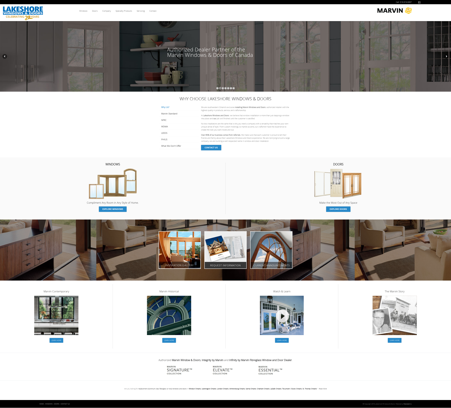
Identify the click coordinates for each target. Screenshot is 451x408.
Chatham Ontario (263, 389)
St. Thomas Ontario (310, 389)
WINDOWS (48, 404)
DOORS (56, 404)
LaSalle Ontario (275, 389)
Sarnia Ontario (251, 389)
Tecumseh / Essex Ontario (292, 389)
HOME (41, 404)
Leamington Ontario (209, 389)
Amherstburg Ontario (237, 389)
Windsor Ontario (195, 389)
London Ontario (223, 389)
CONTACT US (65, 404)
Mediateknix (407, 404)
